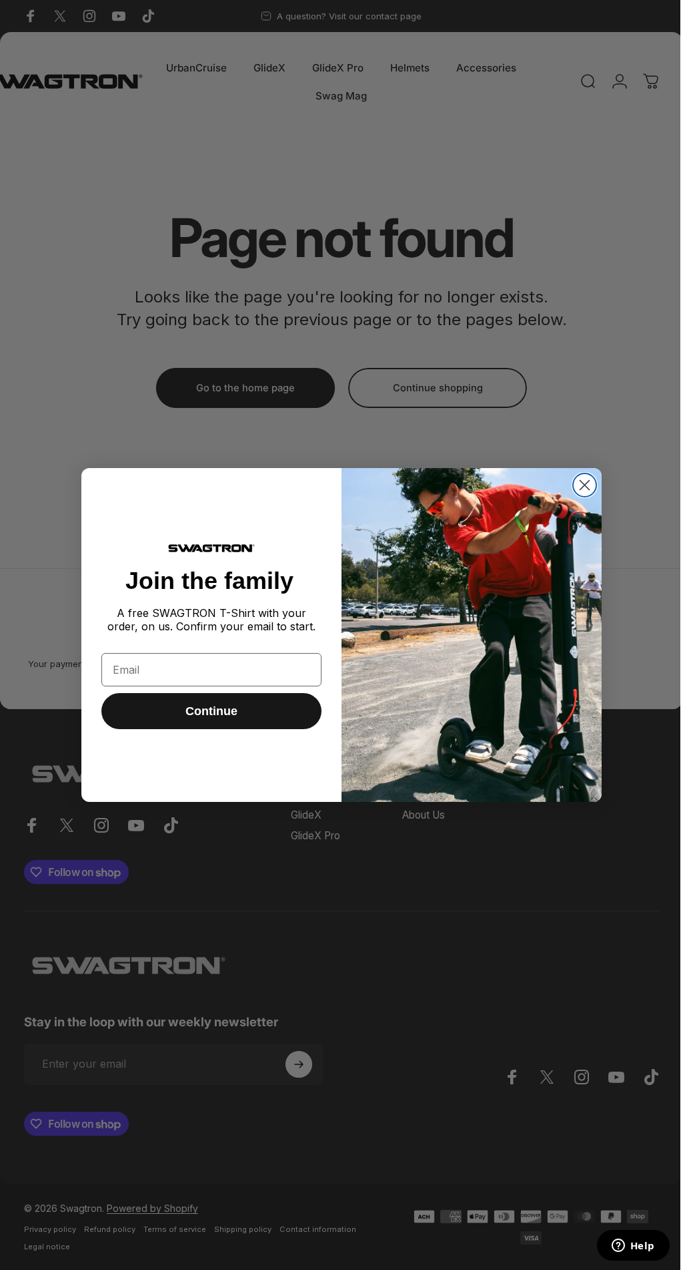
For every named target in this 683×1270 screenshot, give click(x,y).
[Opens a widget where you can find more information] (633, 1246)
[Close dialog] (584, 485)
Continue (211, 711)
